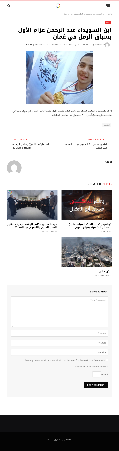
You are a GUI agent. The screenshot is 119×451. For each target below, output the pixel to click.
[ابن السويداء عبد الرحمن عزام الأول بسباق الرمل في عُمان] (59, 77)
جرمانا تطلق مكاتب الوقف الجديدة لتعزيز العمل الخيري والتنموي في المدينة (32, 225)
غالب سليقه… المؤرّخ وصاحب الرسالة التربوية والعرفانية (31, 146)
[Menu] (108, 5)
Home (109, 14)
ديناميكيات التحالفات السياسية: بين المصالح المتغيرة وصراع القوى (89, 225)
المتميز (107, 125)
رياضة (108, 22)
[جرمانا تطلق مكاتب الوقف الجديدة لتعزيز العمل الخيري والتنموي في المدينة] (32, 205)
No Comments (84, 45)
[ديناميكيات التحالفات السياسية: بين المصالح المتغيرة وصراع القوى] (87, 205)
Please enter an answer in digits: (91, 366)
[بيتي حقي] (87, 252)
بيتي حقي (105, 271)
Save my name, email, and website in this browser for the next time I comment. (64, 360)
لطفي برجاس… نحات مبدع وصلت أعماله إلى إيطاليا (86, 146)
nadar (29, 45)
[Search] (8, 5)
